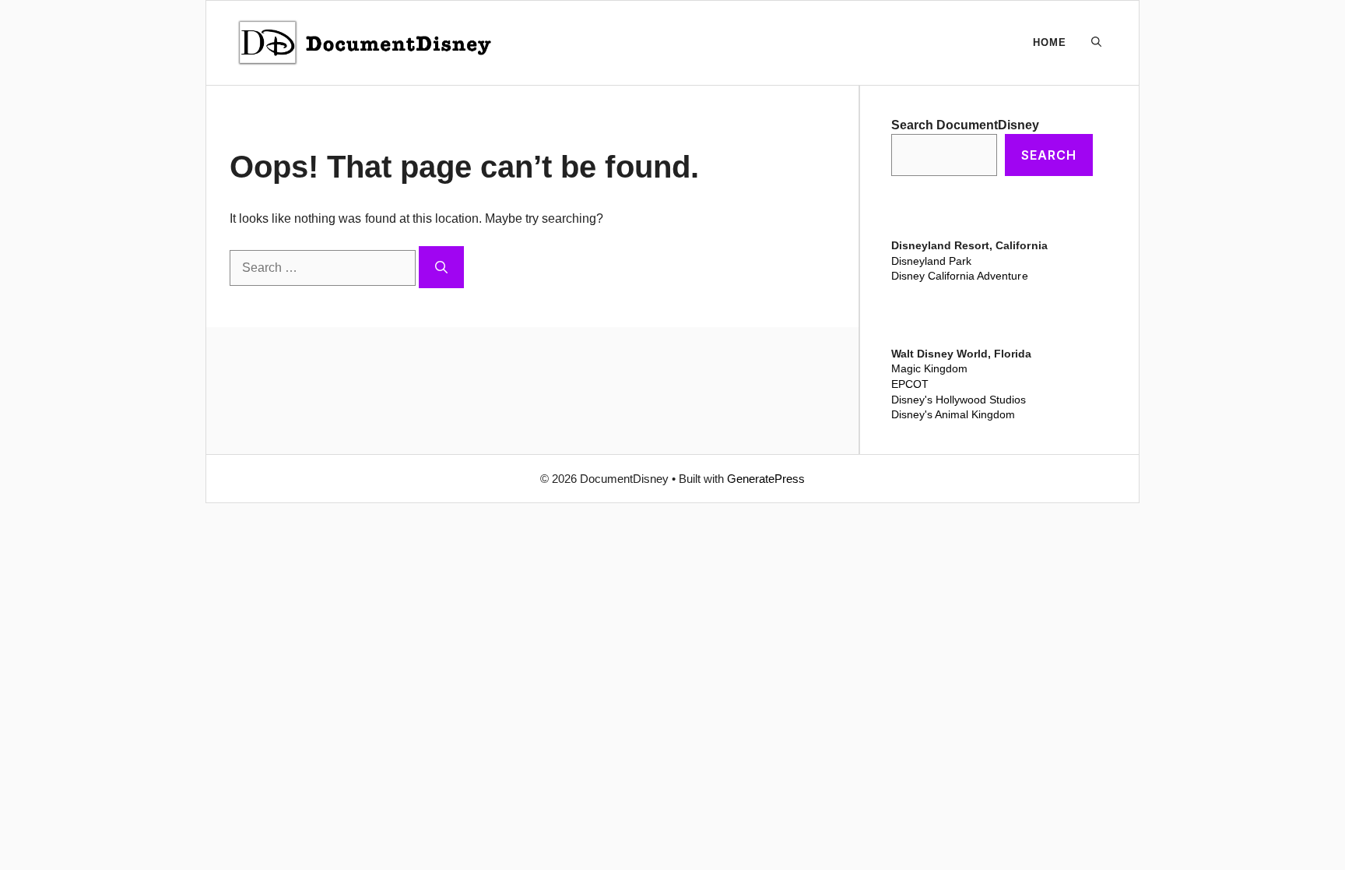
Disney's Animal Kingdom (953, 414)
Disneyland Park (931, 261)
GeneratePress (766, 478)
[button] (1096, 42)
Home (1049, 42)
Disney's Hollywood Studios (959, 399)
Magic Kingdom (929, 368)
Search (1048, 155)
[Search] (441, 267)
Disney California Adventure (959, 275)
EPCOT (910, 384)
